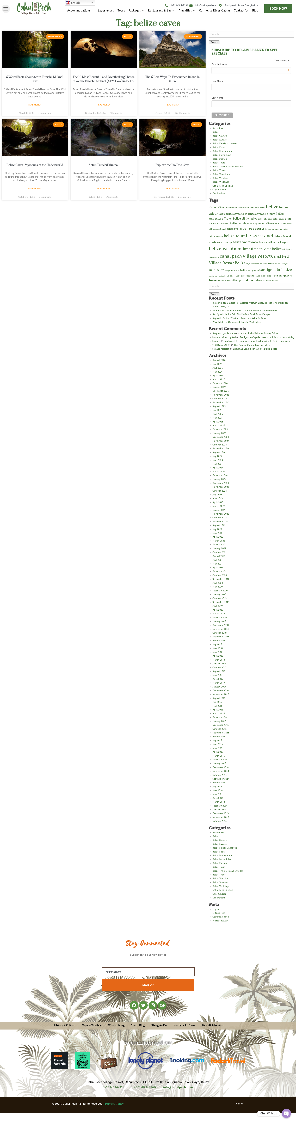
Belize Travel (219, 170)
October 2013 (219, 821)
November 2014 (220, 771)
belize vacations (225, 248)
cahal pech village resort (245, 256)
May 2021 (217, 563)
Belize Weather (220, 178)
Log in (215, 909)
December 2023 (220, 483)
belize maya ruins (275, 223)
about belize (216, 207)
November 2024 (220, 440)
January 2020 (219, 594)
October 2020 (219, 575)
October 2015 (219, 728)
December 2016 (220, 690)
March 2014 (218, 801)
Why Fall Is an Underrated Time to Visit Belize (236, 322)
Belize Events (219, 139)
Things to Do (159, 1025)
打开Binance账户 (221, 345)
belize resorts (253, 228)
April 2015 (217, 751)
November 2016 (220, 694)
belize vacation (244, 242)
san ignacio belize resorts (242, 276)
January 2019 (219, 621)
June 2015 (217, 744)
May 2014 (217, 794)
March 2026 (218, 379)
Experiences (106, 10)
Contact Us (241, 10)
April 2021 (217, 567)
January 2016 (219, 721)
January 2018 (219, 663)
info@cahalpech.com (178, 1087)
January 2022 (219, 548)
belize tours (234, 235)
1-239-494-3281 (115, 1087)
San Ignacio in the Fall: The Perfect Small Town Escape (241, 314)
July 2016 (217, 702)
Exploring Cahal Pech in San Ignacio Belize (255, 348)
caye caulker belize (254, 264)
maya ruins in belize (236, 270)
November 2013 (220, 817)
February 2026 (220, 383)
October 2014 (219, 775)
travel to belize (270, 280)
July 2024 (217, 456)
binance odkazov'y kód (224, 337)
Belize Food (218, 147)
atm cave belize (258, 208)
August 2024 (219, 452)
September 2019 (220, 602)
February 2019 (219, 617)
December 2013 (220, 813)
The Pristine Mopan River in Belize (252, 345)
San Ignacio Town (184, 1025)
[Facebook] (134, 1005)
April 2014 (217, 798)
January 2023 (219, 510)
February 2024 (220, 475)
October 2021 (219, 552)
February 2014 (219, 805)
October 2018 (219, 632)
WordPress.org (220, 920)
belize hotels (238, 223)
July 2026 (217, 364)
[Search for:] (251, 34)
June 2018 (217, 648)
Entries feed (218, 913)
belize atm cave (265, 219)
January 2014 (219, 809)
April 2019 (217, 609)
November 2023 (220, 486)
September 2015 (220, 732)
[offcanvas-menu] (6, 9)
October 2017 (219, 667)
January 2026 (219, 387)
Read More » (34, 105)
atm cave (246, 208)
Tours (121, 10)
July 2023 (217, 494)
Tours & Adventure (213, 1025)
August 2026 (219, 360)
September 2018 (220, 636)
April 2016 (217, 709)
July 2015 (217, 740)
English (75, 2)
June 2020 (217, 582)
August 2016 (218, 698)
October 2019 (219, 598)
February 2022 (219, 544)
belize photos (234, 228)
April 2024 (217, 467)
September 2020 (221, 579)
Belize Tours (218, 162)
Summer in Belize (224, 280)
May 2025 (217, 417)
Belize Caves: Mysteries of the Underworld (35, 165)
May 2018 (217, 652)
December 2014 (220, 767)
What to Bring (116, 1025)
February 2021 (219, 571)
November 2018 (220, 629)
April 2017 (217, 679)
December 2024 (220, 437)
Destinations (218, 193)
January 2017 (219, 686)
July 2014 (217, 786)
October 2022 (219, 517)
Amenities (185, 10)
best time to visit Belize (262, 248)
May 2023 (217, 498)
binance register (220, 348)
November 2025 (220, 394)
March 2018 (218, 659)
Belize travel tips (224, 242)
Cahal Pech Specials (222, 185)
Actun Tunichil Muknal (104, 165)
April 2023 (217, 502)
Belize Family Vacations (224, 143)
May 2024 (217, 463)
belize (272, 207)
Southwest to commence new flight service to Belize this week (257, 341)
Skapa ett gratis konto (224, 333)
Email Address (250, 65)
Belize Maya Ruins (221, 155)
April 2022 (217, 536)
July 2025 (217, 410)
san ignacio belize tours (266, 276)
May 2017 (217, 675)
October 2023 (219, 490)
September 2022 (220, 521)
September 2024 (221, 448)
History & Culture (64, 1025)
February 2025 (220, 429)
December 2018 (220, 625)
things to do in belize (247, 280)
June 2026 (217, 367)
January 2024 (219, 479)
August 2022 (218, 525)
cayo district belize (271, 263)
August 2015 (218, 736)
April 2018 (217, 655)
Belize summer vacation (276, 229)
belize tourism (216, 236)
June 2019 (217, 605)
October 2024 (219, 444)
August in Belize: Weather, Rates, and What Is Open (239, 318)
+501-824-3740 (145, 1087)
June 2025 (217, 414)
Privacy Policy (114, 1103)
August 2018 (218, 640)
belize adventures (236, 213)
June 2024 (217, 460)
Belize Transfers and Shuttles (227, 166)
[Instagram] (153, 1005)
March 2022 (218, 540)
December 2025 (220, 390)
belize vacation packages (271, 242)
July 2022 (217, 529)
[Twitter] (143, 1005)
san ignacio (253, 270)
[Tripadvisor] (162, 1005)
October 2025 (219, 398)
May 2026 (217, 371)
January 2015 (219, 763)
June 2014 (217, 790)
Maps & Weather (91, 1025)
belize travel (259, 235)
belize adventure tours (261, 213)
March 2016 (218, 713)
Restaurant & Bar (159, 10)
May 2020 (217, 586)
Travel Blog (138, 1025)
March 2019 (218, 613)
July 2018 (217, 644)
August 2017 (218, 671)
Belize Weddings (220, 181)
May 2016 (217, 705)
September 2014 (220, 778)
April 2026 (217, 375)
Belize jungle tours (255, 223)
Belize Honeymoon (222, 151)
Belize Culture (219, 135)
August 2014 (218, 782)
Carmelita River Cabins (214, 10)
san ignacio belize (275, 269)
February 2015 (219, 759)
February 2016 (219, 717)
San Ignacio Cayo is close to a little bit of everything (267, 337)
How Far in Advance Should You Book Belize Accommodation (244, 310)
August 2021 (218, 556)
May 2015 (217, 748)
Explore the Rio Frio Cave (172, 165)
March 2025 (218, 425)
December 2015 (220, 725)
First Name (218, 81)
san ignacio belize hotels (219, 276)
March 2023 (218, 506)
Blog (255, 10)
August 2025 (219, 406)
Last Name (217, 97)
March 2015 (218, 755)
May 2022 (217, 533)
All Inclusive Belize (233, 208)
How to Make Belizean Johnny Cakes (258, 333)
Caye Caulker (219, 189)
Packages (134, 10)
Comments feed (220, 916)
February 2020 (220, 590)
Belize (215, 132)
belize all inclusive (245, 218)
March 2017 (218, 682)
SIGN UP (148, 984)
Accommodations (78, 10)
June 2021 (217, 559)
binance (216, 341)
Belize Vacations (221, 174)
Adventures (218, 128)
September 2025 (221, 402)
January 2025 (219, 433)
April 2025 (217, 421)
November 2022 (220, 513)
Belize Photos (219, 158)
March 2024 (218, 471)
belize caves (278, 219)
